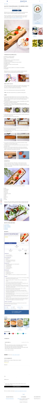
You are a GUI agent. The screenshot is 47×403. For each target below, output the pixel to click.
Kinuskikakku (6, 229)
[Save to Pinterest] (1, 202)
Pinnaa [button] (23, 243)
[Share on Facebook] (1, 199)
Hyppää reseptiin (15, 10)
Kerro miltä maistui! (17, 312)
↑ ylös (23, 394)
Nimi (5, 376)
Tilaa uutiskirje (20, 398)
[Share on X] (1, 201)
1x (25, 253)
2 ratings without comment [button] (15, 354)
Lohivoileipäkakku (6, 224)
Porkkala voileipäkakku (7, 225)
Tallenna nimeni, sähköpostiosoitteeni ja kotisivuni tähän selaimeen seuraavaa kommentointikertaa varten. (15, 384)
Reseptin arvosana (6, 361)
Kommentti (6, 364)
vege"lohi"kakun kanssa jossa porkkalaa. (17, 17)
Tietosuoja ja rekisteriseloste (10, 398)
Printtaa (20, 10)
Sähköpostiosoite (6, 379)
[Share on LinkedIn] (1, 204)
